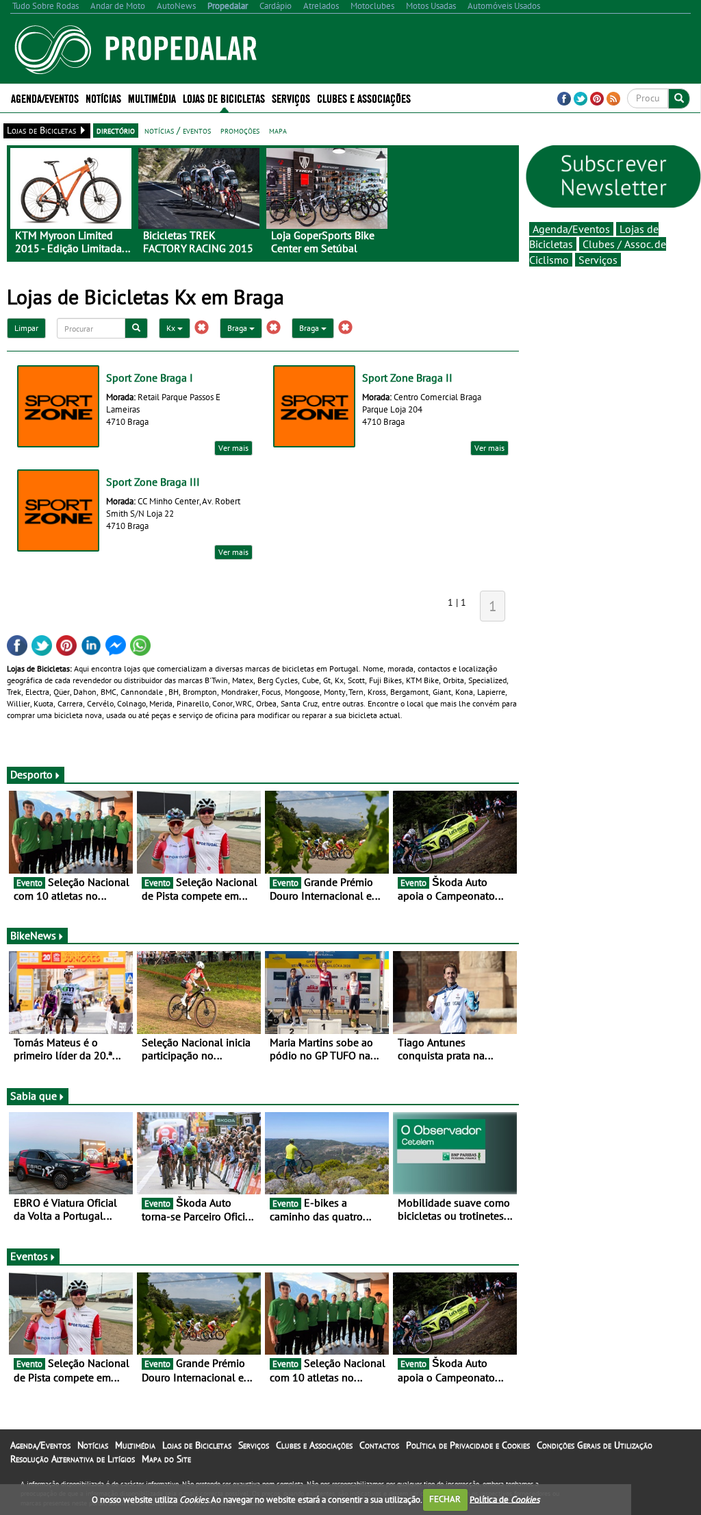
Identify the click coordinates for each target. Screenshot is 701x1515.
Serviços (597, 260)
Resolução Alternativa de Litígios (72, 1459)
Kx (171, 328)
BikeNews (33, 935)
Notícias (92, 1445)
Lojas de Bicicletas (196, 1445)
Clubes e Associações (314, 1445)
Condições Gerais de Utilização (594, 1445)
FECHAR (445, 1499)
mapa (278, 130)
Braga (238, 328)
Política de (504, 1499)
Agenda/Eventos (45, 98)
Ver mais (233, 448)
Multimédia (135, 1445)
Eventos (29, 1256)
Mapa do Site (166, 1459)
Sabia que (33, 1096)
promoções (239, 130)
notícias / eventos (177, 130)
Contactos (379, 1445)
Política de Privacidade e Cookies (468, 1445)
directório (116, 130)
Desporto (31, 774)
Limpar (26, 328)
